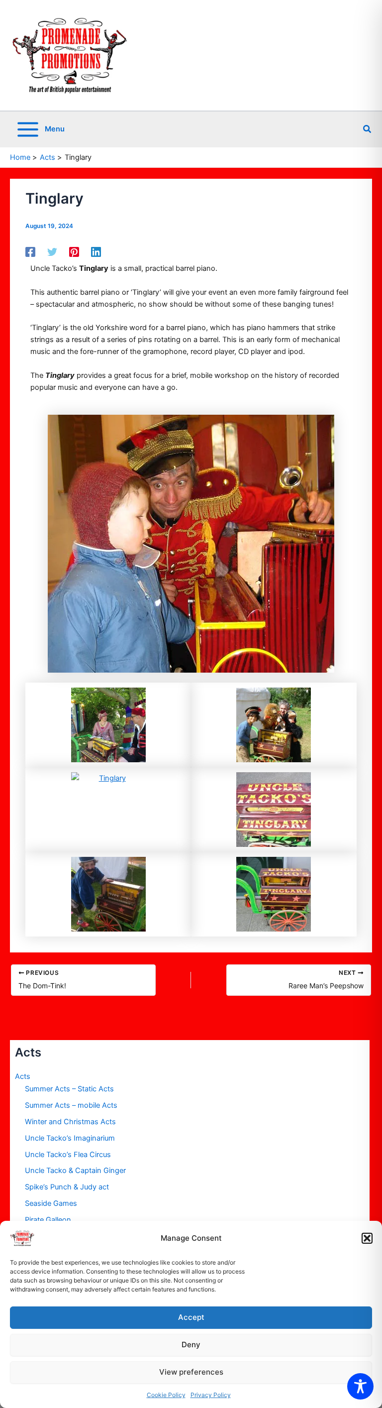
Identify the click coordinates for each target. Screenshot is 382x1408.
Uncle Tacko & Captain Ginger (75, 1170)
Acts (22, 1076)
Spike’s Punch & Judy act (67, 1186)
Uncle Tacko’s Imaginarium (70, 1138)
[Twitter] (52, 252)
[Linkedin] (96, 252)
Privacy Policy (211, 1395)
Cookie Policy (166, 1395)
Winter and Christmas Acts (70, 1121)
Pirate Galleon (48, 1219)
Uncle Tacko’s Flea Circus (68, 1154)
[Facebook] (30, 252)
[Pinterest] (74, 252)
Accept (191, 1317)
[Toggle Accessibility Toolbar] (360, 1386)
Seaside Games (51, 1203)
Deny (191, 1344)
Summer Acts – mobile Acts (71, 1105)
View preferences (191, 1372)
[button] (367, 1238)
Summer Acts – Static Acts (69, 1088)
